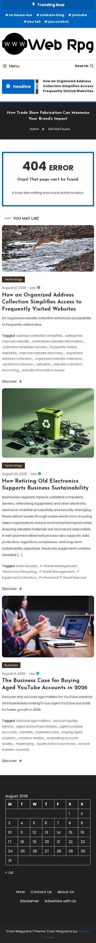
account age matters (33, 720)
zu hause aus (20, 15)
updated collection (18, 364)
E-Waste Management (58, 566)
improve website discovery (41, 353)
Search (81, 65)
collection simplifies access (25, 347)
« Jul (9, 872)
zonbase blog (52, 15)
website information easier (43, 370)
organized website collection (58, 358)
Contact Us (41, 891)
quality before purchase (56, 743)
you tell (33, 21)
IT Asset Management (56, 571)
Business (11, 665)
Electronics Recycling (19, 571)
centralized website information (57, 341)
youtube (79, 15)
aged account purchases (36, 726)
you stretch (58, 21)
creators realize (31, 738)
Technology (13, 279)
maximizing (25, 743)
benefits (26, 732)
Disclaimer (29, 901)
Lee (33, 287)
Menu (14, 66)
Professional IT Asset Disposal (62, 577)
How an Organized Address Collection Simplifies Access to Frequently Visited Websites (41, 302)
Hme (20, 891)
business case (47, 732)
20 (47, 841)
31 (10, 860)
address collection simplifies (39, 335)
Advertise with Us (60, 901)
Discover (10, 381)
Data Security (26, 566)
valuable (43, 364)
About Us (65, 891)
